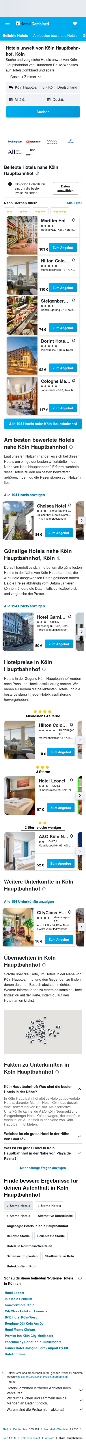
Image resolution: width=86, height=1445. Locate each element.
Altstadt (49, 1438)
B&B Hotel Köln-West (21, 1317)
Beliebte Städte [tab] (18, 1236)
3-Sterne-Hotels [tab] (18, 1205)
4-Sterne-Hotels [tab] (49, 1205)
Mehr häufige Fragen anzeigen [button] (43, 1167)
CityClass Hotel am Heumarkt (27, 1311)
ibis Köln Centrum (18, 1299)
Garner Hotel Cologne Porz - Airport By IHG (37, 1348)
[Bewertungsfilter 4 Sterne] (40, 212)
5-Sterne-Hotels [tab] (18, 1215)
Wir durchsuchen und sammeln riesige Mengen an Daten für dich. (37, 1400)
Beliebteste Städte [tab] (51, 1236)
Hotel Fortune (15, 1354)
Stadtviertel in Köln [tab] (59, 1256)
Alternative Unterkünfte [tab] (55, 1215)
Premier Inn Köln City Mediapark (29, 1335)
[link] (43, 424)
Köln (5, 1438)
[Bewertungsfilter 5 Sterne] (59, 212)
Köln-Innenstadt (30, 1438)
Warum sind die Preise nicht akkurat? (36, 1409)
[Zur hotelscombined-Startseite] (32, 23)
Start (5, 1429)
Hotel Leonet (14, 1292)
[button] (7, 23)
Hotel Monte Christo (20, 1329)
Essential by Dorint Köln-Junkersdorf (33, 1342)
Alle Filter (74, 202)
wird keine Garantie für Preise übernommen (41, 1376)
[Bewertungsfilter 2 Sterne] (9, 212)
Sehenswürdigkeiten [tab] (22, 1256)
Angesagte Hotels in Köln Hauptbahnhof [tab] (37, 1226)
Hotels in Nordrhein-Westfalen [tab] (29, 1246)
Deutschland (20, 1429)
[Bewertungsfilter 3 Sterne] (24, 212)
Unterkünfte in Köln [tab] (21, 1266)
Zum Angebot (63, 247)
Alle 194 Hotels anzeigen (24, 494)
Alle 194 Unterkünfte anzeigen (29, 901)
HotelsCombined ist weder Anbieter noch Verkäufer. (39, 1390)
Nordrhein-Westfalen (56, 1429)
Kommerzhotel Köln (19, 1305)
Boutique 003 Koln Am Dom (25, 1323)
